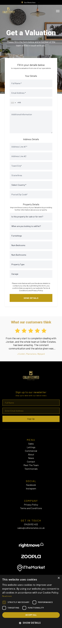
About (31, 454)
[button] (31, 623)
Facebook (31, 484)
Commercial (31, 450)
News (31, 458)
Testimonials (31, 468)
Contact (31, 461)
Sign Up (31, 419)
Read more (7, 596)
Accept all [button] (31, 615)
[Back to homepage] (8, 10)
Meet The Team (31, 465)
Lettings (31, 447)
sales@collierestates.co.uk (31, 527)
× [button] (58, 578)
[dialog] (31, 601)
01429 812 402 (31, 524)
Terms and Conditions (31, 508)
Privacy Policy (37, 290)
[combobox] (13, 103)
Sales (31, 443)
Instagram (31, 488)
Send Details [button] (31, 298)
